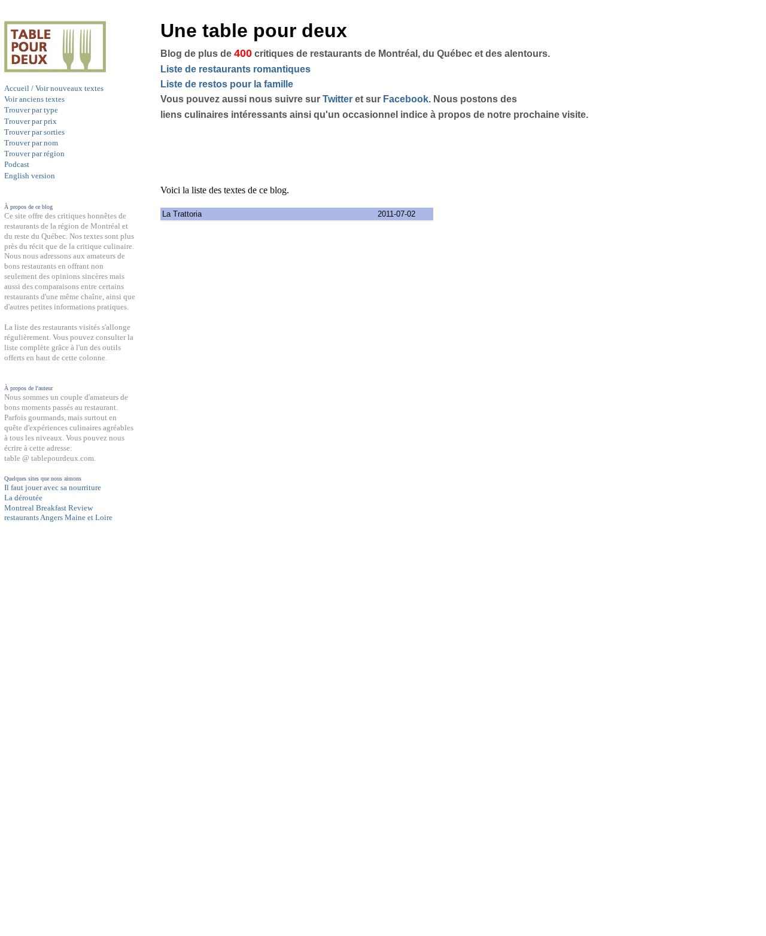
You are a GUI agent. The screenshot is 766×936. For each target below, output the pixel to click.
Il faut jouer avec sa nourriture (52, 487)
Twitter (337, 99)
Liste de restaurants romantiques (235, 69)
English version (29, 175)
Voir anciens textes (34, 99)
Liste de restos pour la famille (226, 84)
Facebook (405, 99)
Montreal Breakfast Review (48, 507)
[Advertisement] (52, 756)
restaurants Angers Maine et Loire (58, 517)
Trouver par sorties (34, 131)
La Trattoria (182, 213)
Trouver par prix (30, 121)
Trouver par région (34, 153)
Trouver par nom (31, 142)
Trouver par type (31, 109)
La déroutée (23, 497)
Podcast (16, 164)
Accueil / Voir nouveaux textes (54, 88)
